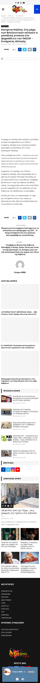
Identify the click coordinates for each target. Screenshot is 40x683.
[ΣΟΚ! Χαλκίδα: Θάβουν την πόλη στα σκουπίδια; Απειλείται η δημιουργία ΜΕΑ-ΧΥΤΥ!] (10, 558)
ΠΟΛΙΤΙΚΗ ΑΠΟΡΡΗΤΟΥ (9, 629)
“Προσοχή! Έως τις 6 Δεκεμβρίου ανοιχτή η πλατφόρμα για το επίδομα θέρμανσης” (29, 569)
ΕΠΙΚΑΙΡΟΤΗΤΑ (6, 591)
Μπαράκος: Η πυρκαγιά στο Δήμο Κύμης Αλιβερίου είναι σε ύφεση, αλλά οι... (29, 545)
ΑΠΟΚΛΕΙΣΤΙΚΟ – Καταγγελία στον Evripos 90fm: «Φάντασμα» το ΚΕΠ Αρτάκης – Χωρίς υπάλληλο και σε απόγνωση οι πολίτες (25, 439)
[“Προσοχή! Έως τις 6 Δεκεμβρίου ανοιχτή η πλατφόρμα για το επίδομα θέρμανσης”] (30, 558)
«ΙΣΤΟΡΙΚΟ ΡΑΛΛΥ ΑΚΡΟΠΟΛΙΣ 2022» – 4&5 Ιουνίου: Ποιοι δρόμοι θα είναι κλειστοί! (19, 313)
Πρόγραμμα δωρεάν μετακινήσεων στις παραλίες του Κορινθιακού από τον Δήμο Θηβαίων (19, 381)
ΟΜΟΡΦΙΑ (5, 615)
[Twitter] (18, 2)
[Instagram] (21, 2)
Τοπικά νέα (5, 26)
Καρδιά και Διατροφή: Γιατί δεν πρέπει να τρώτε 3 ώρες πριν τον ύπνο (25, 453)
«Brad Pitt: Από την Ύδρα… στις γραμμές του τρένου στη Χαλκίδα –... (19, 513)
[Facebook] (15, 2)
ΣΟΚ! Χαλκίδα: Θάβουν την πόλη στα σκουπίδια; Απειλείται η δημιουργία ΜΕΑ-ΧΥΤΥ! (10, 569)
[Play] (17, 679)
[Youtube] (24, 2)
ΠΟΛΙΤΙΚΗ (4, 597)
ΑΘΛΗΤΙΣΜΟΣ (6, 600)
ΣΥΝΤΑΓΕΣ (5, 609)
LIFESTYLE (5, 606)
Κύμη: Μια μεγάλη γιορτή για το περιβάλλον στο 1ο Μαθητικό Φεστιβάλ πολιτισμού (24, 425)
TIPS (2, 612)
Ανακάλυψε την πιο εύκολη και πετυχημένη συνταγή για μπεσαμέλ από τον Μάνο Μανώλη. (25, 398)
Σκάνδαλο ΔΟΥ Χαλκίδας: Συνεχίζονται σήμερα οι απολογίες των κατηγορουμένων (25, 411)
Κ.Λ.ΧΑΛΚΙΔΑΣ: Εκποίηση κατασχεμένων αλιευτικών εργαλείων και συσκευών (18, 346)
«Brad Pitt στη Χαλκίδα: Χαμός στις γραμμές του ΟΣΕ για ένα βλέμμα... (9, 544)
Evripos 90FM (7, 44)
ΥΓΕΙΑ (3, 603)
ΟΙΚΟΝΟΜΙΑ (5, 594)
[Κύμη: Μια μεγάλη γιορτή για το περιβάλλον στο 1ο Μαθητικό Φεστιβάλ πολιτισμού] (6, 425)
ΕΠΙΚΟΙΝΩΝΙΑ (6, 618)
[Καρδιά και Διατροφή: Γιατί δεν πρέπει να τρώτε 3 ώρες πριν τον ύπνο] (6, 453)
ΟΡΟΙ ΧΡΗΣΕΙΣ (6, 632)
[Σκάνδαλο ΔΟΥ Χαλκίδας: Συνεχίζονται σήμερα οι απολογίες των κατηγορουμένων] (6, 412)
